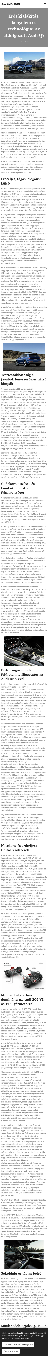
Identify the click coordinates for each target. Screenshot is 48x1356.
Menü (44, 4)
